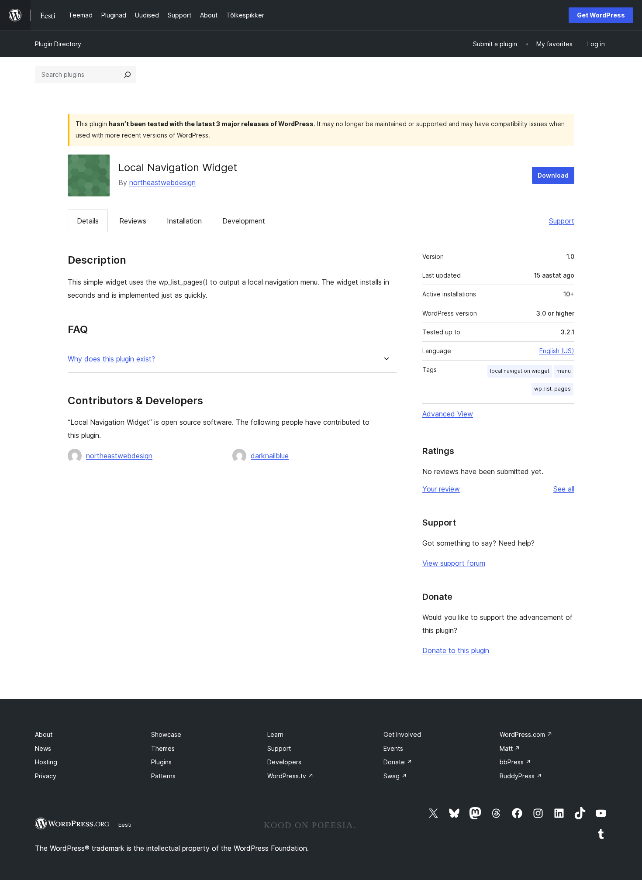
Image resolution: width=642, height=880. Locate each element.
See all (563, 489)
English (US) (556, 350)
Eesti (124, 824)
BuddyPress (521, 776)
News (43, 748)
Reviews (132, 221)
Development (243, 221)
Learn (275, 734)
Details (88, 221)
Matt (510, 748)
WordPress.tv (290, 776)
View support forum (453, 563)
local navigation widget (519, 371)
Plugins (161, 762)
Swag (395, 776)
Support (561, 221)
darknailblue (270, 455)
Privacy (45, 776)
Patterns (163, 776)
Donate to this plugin (455, 650)
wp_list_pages (552, 388)
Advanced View (447, 413)
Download (553, 175)
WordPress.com (526, 734)
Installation (184, 221)
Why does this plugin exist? (111, 359)
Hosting (46, 762)
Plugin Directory (58, 44)
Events (393, 748)
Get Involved (402, 734)
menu (563, 371)
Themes (163, 748)
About (43, 734)
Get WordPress (601, 15)
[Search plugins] (127, 74)
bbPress (515, 762)
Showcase (166, 734)
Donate (397, 762)
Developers (284, 762)
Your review (441, 489)
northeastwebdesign (162, 182)
